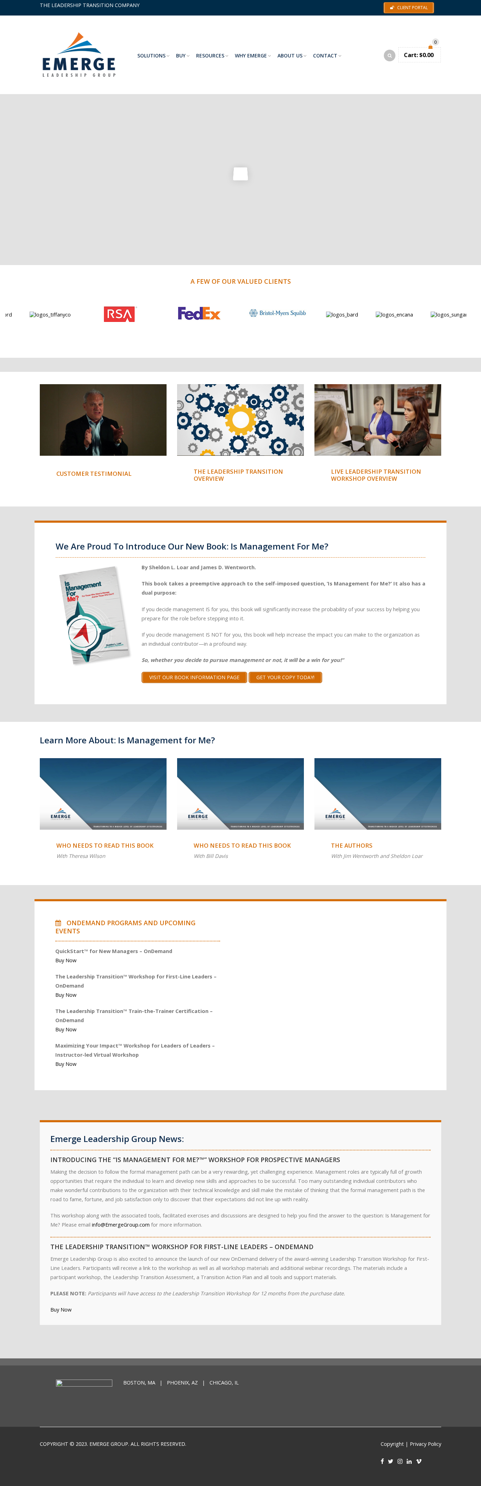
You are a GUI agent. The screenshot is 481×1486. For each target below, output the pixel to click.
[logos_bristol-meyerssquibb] (237, 314)
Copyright (392, 1444)
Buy (181, 55)
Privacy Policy (425, 1444)
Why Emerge (251, 55)
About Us (289, 55)
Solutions (151, 55)
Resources (210, 55)
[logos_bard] (302, 314)
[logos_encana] (354, 314)
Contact (325, 55)
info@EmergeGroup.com (121, 1224)
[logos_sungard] (411, 314)
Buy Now (65, 960)
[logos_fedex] (158, 314)
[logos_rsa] (79, 314)
